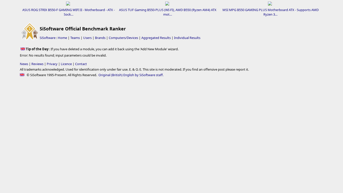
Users (87, 37)
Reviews (37, 64)
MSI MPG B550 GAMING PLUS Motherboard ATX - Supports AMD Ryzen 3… (270, 12)
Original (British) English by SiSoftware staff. (130, 75)
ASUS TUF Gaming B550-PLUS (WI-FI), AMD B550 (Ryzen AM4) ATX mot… (167, 12)
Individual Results (187, 37)
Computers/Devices (123, 37)
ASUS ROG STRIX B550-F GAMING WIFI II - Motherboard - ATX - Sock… (68, 12)
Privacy (52, 64)
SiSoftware (47, 37)
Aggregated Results (156, 37)
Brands (100, 37)
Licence (66, 64)
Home (62, 37)
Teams (75, 37)
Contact (81, 64)
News (24, 64)
